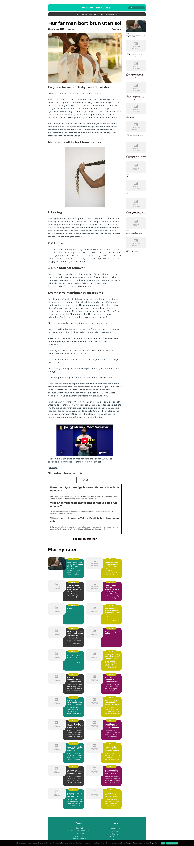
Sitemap (115, 840)
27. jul (111, 559)
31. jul (73, 559)
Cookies (101, 14)
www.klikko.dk (80, 839)
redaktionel (117, 29)
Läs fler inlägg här (85, 538)
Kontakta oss (111, 14)
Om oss (92, 14)
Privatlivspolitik (172, 843)
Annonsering (82, 14)
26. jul (73, 720)
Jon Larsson (70, 29)
